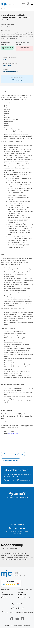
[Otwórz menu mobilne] (32, 4)
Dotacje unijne (22, 594)
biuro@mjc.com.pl (13, 433)
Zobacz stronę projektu (10, 460)
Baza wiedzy (4, 598)
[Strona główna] (8, 4)
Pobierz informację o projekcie (12, 454)
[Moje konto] (28, 4)
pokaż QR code (17, 533)
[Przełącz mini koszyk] (23, 3)
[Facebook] (11, 618)
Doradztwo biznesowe (24, 596)
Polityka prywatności (7, 594)
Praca (2, 592)
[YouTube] (17, 618)
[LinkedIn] (22, 618)
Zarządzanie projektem (25, 598)
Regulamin (4, 596)
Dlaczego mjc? (22, 592)
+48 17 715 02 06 (11, 531)
